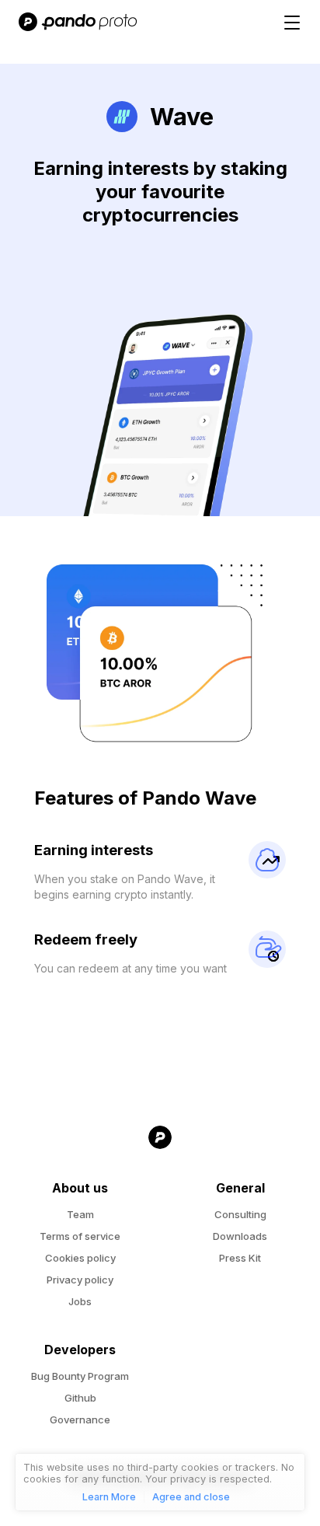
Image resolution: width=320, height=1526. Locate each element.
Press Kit (240, 1258)
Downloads (240, 1236)
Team (80, 1214)
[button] (292, 23)
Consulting (240, 1214)
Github (80, 1398)
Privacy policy (80, 1279)
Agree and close (191, 1497)
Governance (80, 1419)
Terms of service (80, 1236)
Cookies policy (80, 1258)
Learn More (109, 1497)
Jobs (80, 1301)
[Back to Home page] (160, 1153)
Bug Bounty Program (80, 1376)
